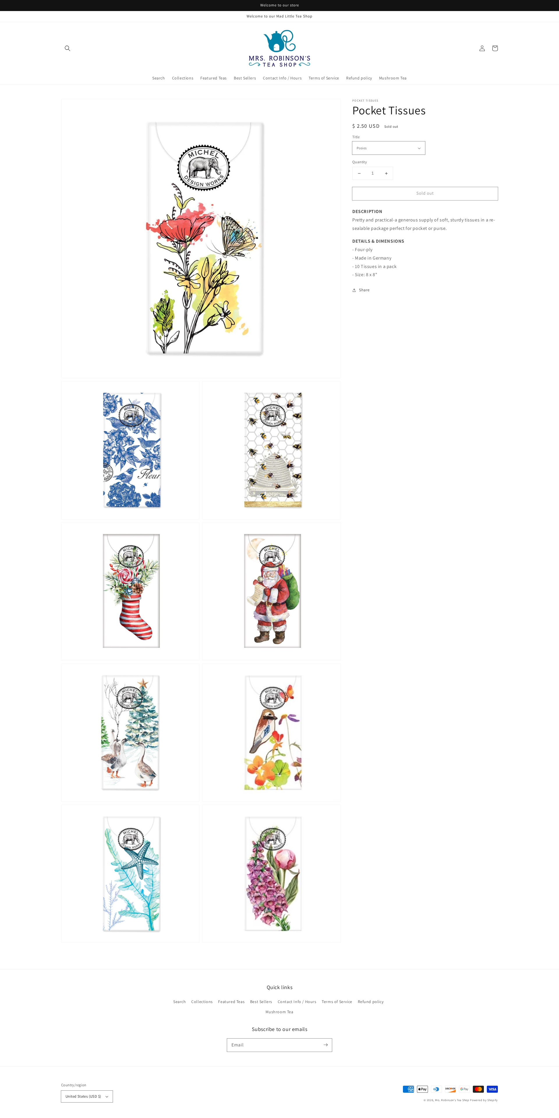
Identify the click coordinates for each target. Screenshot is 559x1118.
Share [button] (364, 290)
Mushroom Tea (279, 1011)
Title (356, 136)
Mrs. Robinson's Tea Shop (452, 1100)
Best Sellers (261, 1001)
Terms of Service (337, 1001)
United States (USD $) (83, 1096)
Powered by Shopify (484, 1100)
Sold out (425, 193)
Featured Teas (231, 1001)
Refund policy (371, 1001)
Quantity (359, 162)
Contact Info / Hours (297, 1001)
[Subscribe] (325, 1045)
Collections (202, 1001)
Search (179, 1001)
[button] (67, 48)
